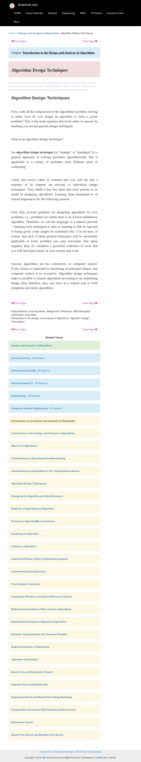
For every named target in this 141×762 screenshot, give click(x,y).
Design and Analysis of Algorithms (39, 33)
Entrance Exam (115, 13)
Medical (52, 13)
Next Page (89, 41)
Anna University (34, 13)
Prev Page (20, 41)
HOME (17, 13)
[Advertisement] (119, 83)
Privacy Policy (46, 752)
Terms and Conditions (64, 752)
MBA (82, 13)
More (16, 21)
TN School (96, 13)
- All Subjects (28, 358)
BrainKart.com (28, 5)
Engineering (68, 13)
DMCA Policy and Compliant (88, 752)
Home (12, 33)
